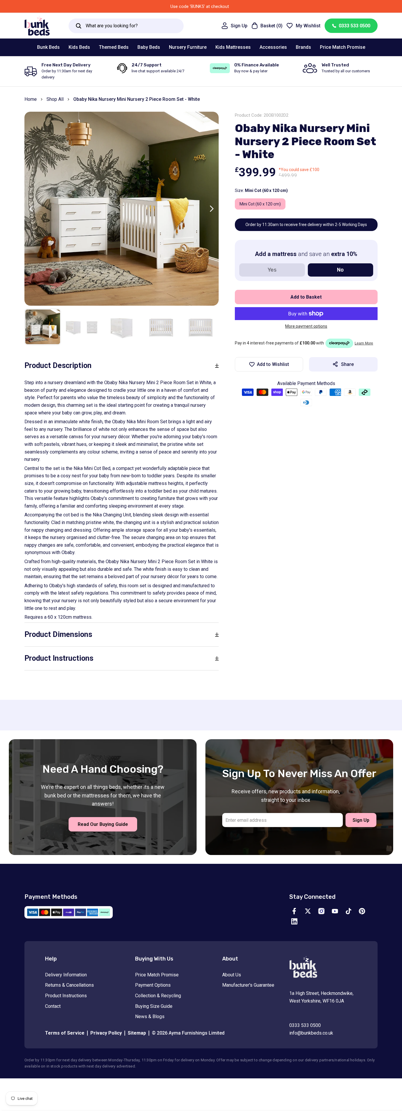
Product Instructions (66, 995)
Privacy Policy (106, 1033)
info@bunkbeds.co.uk (311, 1033)
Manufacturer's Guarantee (248, 985)
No (340, 270)
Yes (272, 270)
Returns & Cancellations (69, 985)
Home (30, 99)
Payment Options (153, 985)
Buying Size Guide (153, 1006)
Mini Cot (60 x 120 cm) (260, 204)
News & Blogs (150, 1016)
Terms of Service (64, 1033)
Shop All (55, 99)
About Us (231, 975)
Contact (53, 1006)
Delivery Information (66, 975)
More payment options (306, 326)
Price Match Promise (157, 975)
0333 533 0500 (354, 26)
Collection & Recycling (158, 995)
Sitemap (137, 1033)
